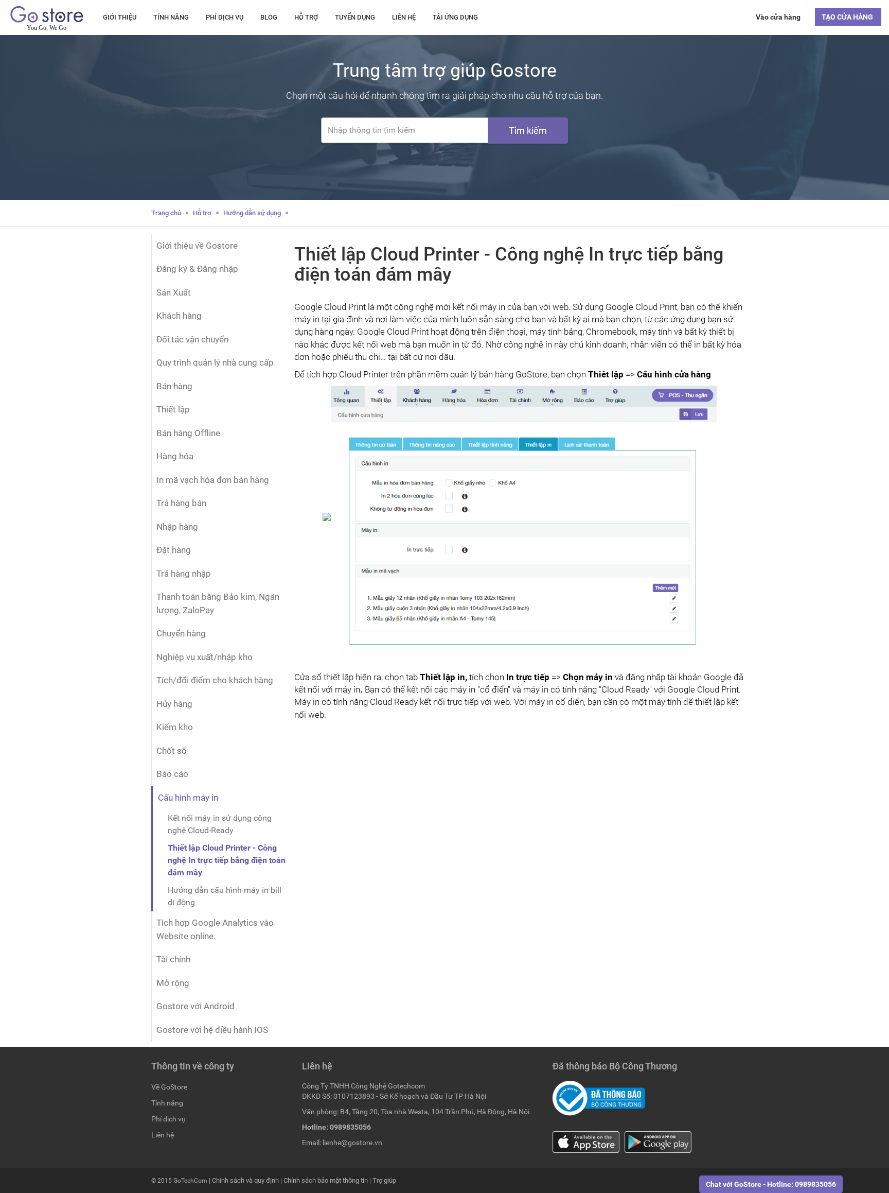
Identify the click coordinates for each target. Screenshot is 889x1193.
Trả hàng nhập (183, 573)
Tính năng (171, 17)
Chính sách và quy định (245, 1180)
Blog (268, 17)
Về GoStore (169, 1087)
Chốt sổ (171, 751)
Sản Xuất (173, 292)
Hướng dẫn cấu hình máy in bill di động (224, 896)
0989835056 (350, 1127)
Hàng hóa (174, 456)
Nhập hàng (177, 527)
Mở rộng (172, 983)
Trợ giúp (384, 1180)
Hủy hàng (174, 704)
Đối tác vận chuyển (192, 339)
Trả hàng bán (181, 503)
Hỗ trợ (306, 17)
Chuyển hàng (181, 633)
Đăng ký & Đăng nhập (197, 269)
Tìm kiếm (528, 130)
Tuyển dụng (355, 17)
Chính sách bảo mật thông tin (325, 1180)
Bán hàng (174, 386)
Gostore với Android (195, 1006)
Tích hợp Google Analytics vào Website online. (215, 929)
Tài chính (173, 959)
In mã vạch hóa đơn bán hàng (212, 480)
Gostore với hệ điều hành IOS (212, 1030)
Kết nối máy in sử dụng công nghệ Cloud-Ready (220, 824)
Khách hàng (179, 315)
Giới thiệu (119, 17)
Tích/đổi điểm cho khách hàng (214, 680)
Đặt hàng (173, 550)
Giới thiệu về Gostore (197, 245)
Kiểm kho (174, 727)
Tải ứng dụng (455, 17)
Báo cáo (172, 774)
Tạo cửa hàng (848, 17)
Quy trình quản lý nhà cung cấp (215, 362)
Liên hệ (404, 17)
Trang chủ (166, 213)
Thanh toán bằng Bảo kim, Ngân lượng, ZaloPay (217, 603)
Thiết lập (173, 409)
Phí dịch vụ (224, 17)
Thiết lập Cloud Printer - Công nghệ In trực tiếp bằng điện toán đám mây (227, 860)
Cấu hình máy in (188, 797)
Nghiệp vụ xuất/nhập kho (204, 657)
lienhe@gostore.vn (352, 1142)
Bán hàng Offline (188, 433)
